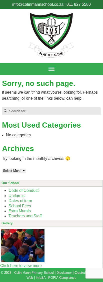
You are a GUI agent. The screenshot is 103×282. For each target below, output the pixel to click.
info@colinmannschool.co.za (38, 4)
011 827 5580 (78, 4)
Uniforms (16, 196)
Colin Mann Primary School (34, 273)
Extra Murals (19, 211)
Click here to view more (21, 266)
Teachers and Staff (25, 216)
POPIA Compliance (62, 278)
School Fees (19, 206)
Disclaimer (64, 273)
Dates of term (20, 201)
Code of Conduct (23, 190)
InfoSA (41, 278)
